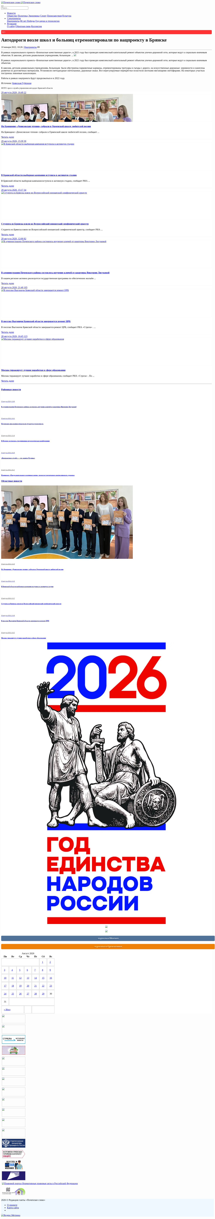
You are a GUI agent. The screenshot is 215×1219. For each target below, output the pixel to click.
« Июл (7, 1009)
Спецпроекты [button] (14, 18)
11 (13, 978)
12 (20, 978)
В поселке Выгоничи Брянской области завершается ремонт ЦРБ (36, 321)
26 (20, 993)
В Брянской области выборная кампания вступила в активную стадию (39, 175)
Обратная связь (23, 26)
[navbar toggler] (2, 5)
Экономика (33, 16)
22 (43, 986)
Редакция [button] (11, 23)
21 (35, 986)
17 (5, 986)
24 (5, 993)
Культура (66, 16)
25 (13, 993)
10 (5, 978)
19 (20, 986)
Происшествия (54, 16)
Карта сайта (13, 1207)
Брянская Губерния (21, 83)
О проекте (12, 1205)
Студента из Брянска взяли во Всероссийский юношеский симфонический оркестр (45, 224)
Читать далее (7, 137)
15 (43, 978)
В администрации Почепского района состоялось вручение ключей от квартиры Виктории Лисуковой (55, 272)
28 (35, 993)
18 (13, 986)
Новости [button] (11, 13)
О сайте (11, 26)
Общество (12, 16)
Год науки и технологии (47, 21)
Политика (23, 16)
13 (28, 978)
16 (51, 978)
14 (35, 978)
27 (28, 993)
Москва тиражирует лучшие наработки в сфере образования (33, 370)
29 (43, 993)
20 (28, 986)
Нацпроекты (13, 21)
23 (51, 986)
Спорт (43, 16)
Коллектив (36, 26)
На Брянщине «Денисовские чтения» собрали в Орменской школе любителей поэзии (46, 126)
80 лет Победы (27, 21)
